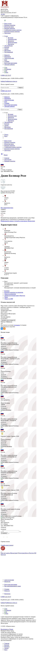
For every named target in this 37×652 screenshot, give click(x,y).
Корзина (6, 646)
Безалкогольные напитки (12, 31)
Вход (5, 649)
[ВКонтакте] (2, 329)
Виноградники (12, 42)
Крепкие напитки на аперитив (13, 292)
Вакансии (11, 41)
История (10, 37)
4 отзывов (17, 325)
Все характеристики (7, 207)
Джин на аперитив (10, 294)
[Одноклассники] (4, 329)
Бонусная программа (10, 63)
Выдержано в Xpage (7, 629)
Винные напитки (9, 28)
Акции (6, 49)
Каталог (6, 47)
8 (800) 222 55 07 (6, 75)
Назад (6, 155)
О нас (6, 36)
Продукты (7, 33)
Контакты (11, 44)
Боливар (6, 291)
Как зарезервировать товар (12, 586)
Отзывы (6, 61)
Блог (5, 60)
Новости (7, 55)
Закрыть (20, 87)
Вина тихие (7, 23)
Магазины (7, 50)
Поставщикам (8, 52)
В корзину (4, 348)
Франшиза (7, 56)
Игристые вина (9, 26)
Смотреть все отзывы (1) (8, 320)
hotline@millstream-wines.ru (9, 81)
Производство (12, 39)
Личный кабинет (9, 64)
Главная (6, 643)
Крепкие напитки (9, 25)
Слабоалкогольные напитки (12, 30)
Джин (6, 297)
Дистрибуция (8, 45)
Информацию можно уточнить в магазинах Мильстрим (18, 221)
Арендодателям (9, 58)
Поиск (20, 109)
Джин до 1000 (8, 298)
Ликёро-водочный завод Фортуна (14, 295)
